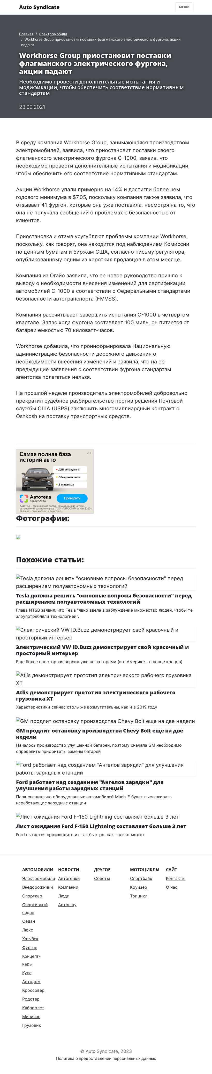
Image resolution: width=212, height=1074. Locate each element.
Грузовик (31, 1025)
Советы (102, 878)
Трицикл (138, 895)
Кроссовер (33, 990)
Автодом (31, 981)
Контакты (175, 878)
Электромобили (53, 34)
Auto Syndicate (39, 7)
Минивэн (31, 1016)
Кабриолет (33, 1007)
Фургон (29, 947)
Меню (184, 7)
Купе (27, 972)
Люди (64, 895)
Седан (28, 921)
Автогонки (69, 878)
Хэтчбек (30, 938)
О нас (171, 887)
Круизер (138, 887)
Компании (68, 887)
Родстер (31, 999)
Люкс (27, 930)
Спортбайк (141, 878)
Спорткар (32, 895)
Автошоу (67, 904)
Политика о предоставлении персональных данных (106, 1058)
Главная (26, 34)
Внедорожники (37, 887)
